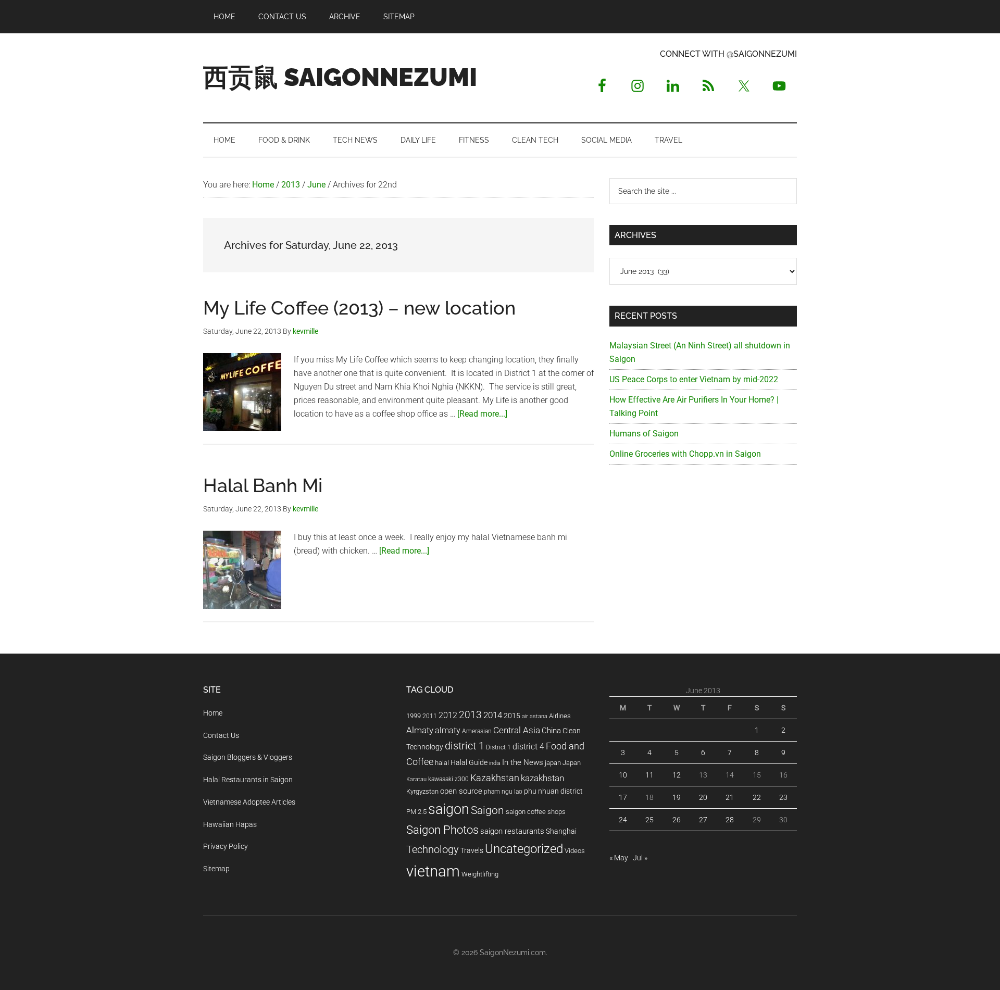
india (495, 763)
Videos (575, 851)
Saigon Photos (442, 829)
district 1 (464, 746)
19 (676, 797)
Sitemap (216, 868)
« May (618, 858)
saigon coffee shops (536, 812)
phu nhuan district (553, 791)
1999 (413, 716)
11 (649, 775)
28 (730, 820)
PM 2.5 (416, 812)
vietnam (433, 871)
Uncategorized (524, 849)
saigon (448, 809)
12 (676, 775)
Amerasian (477, 731)
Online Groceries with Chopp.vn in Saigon (685, 454)
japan (553, 763)
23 (783, 797)
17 (623, 797)
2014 (492, 715)
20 (703, 797)
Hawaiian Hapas (230, 824)
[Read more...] (482, 414)
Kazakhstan (494, 777)
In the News (522, 762)
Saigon (487, 810)
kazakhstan (542, 778)
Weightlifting (479, 874)
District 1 (498, 747)
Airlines (560, 716)
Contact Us (221, 735)
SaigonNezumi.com (513, 952)
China (551, 730)
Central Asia (516, 730)
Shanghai (561, 831)
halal (442, 763)
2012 (448, 715)
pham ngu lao (503, 791)
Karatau (416, 779)
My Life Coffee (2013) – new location (359, 308)
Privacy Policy (225, 846)
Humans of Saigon (644, 433)
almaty (447, 730)
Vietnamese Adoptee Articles (249, 802)
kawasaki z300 (448, 779)
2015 (512, 715)
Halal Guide (469, 762)
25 (649, 820)
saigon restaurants (512, 831)
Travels (471, 850)
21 (730, 797)
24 (623, 820)
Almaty (419, 730)
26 (676, 820)
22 (757, 797)
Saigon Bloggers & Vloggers (247, 757)
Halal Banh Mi (262, 485)
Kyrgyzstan (422, 791)
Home (212, 713)
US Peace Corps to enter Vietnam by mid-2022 (693, 379)
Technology (432, 850)
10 (623, 775)
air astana (534, 716)
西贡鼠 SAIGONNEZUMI (340, 77)
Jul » (640, 858)
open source (461, 791)
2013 (470, 715)
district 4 (528, 746)
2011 (429, 716)
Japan (571, 763)
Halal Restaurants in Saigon (248, 779)
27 (703, 820)
